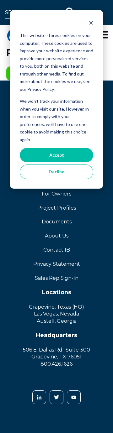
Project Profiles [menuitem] (56, 208)
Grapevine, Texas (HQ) (56, 307)
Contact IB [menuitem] (56, 250)
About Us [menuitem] (56, 236)
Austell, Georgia (57, 321)
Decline (56, 171)
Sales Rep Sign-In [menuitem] (56, 278)
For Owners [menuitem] (56, 194)
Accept (56, 155)
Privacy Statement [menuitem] (56, 264)
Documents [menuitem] (57, 222)
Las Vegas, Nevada (56, 314)
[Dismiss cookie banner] (91, 24)
